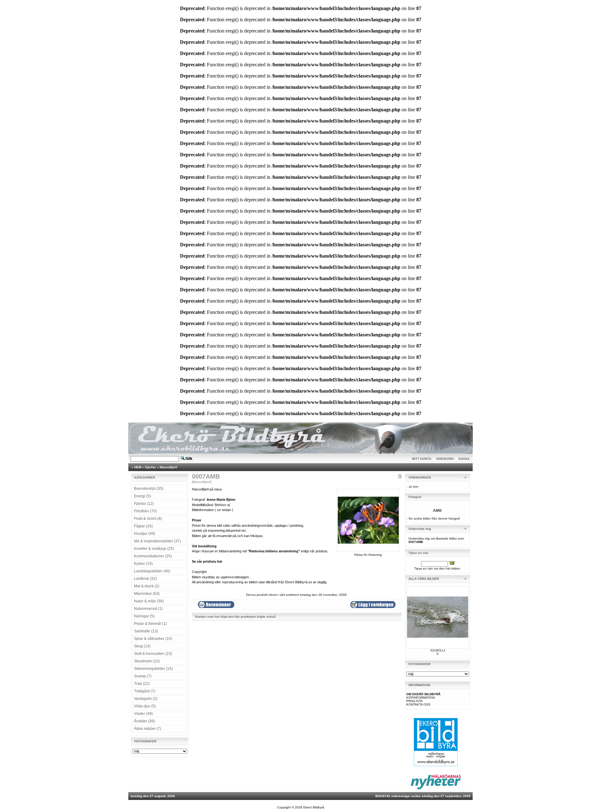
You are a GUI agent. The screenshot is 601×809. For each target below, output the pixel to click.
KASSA (464, 458)
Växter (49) (143, 713)
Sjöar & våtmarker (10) (153, 638)
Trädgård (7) (144, 691)
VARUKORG (445, 458)
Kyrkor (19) (143, 563)
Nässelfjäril (168, 467)
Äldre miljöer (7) (147, 728)
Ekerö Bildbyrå (313, 807)
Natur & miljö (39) (149, 601)
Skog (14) (142, 646)
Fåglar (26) (143, 526)
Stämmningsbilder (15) (153, 668)
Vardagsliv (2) (145, 698)
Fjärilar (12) (144, 503)
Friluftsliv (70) (145, 511)
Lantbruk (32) (145, 578)
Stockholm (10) (147, 661)
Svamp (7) (143, 676)
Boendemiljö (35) (148, 488)
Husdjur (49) (144, 533)
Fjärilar (150, 467)
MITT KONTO (421, 458)
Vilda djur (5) (145, 706)
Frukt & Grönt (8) (148, 518)
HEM (137, 467)
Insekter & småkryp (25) (154, 548)
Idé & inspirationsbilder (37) (157, 541)
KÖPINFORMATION (420, 697)
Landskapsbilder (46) (152, 571)
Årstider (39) (144, 721)
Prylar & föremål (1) (150, 623)
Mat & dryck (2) (146, 586)
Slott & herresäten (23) (153, 653)
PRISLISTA (414, 701)
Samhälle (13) (146, 631)
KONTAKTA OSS (418, 704)
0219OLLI (437, 650)
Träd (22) (142, 683)
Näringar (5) (144, 616)
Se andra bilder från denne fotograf (434, 518)
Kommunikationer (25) (153, 556)
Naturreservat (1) (148, 608)
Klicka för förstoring (368, 554)
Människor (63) (147, 593)
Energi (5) (142, 496)
